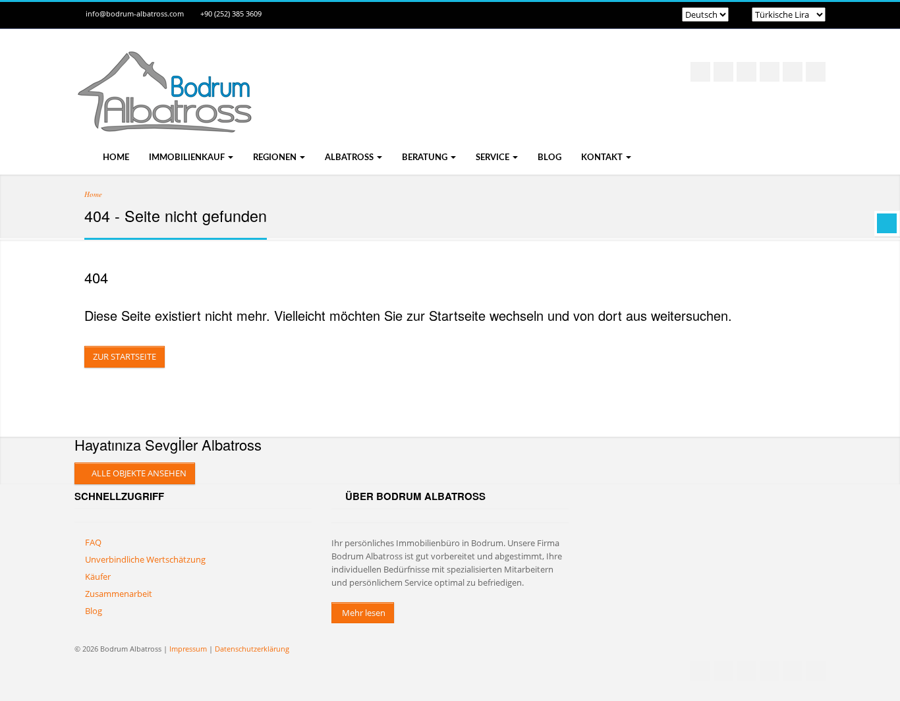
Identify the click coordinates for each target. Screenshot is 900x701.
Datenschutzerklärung (252, 649)
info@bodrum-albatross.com (135, 13)
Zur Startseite (124, 356)
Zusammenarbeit (118, 594)
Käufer (98, 576)
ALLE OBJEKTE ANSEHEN (138, 473)
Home (115, 158)
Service (493, 158)
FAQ (93, 542)
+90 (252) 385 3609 (231, 13)
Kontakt (603, 158)
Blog (549, 158)
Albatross (350, 158)
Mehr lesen (362, 613)
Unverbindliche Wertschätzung (145, 559)
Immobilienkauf (188, 158)
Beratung (425, 158)
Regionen (275, 158)
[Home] (163, 119)
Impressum (188, 649)
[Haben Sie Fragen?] (887, 223)
